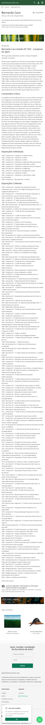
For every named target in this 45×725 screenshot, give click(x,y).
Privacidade (5, 702)
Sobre (3, 696)
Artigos (4, 693)
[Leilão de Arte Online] (22, 41)
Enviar (22, 666)
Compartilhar (39, 13)
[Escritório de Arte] (10, 3)
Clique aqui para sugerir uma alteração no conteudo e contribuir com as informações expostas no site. (21, 589)
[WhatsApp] (39, 719)
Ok (17, 719)
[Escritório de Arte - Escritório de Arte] (10, 673)
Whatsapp (24, 696)
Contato (21, 693)
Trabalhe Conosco (7, 699)
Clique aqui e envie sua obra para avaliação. (15, 27)
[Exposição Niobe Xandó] (22, 603)
